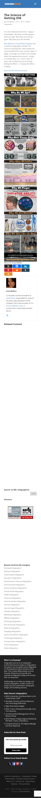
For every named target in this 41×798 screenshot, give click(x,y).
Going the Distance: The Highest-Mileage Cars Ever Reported (20, 725)
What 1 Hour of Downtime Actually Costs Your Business (20, 710)
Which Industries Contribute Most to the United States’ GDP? (20, 697)
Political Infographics (12, 628)
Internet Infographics (12, 605)
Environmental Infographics (14, 585)
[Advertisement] (20, 404)
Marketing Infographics (12, 615)
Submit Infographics (12, 776)
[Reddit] (17, 270)
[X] (8, 266)
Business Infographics (12, 571)
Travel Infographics (11, 645)
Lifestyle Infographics (12, 611)
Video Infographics (11, 648)
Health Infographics (11, 595)
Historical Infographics (12, 598)
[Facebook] (17, 266)
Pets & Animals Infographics (14, 625)
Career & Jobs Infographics (14, 575)
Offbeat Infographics (12, 618)
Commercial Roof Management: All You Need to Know (20, 715)
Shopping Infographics (12, 631)
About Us (10, 781)
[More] (8, 274)
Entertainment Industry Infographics (17, 581)
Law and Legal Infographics (14, 608)
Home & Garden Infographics (15, 601)
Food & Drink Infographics (14, 591)
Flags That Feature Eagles (14, 706)
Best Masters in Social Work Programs (18, 43)
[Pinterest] (8, 270)
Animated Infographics (12, 568)
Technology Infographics (13, 638)
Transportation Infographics (14, 641)
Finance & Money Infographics (15, 588)
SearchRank (10, 298)
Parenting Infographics (12, 621)
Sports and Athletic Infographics (16, 635)
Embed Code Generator (26, 779)
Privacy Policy (24, 784)
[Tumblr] (25, 270)
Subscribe (16, 750)
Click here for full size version (15, 70)
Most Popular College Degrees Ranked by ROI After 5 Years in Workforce (20, 720)
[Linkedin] (25, 266)
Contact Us (19, 781)
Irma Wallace (10, 22)
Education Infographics (12, 578)
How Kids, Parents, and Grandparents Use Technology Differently (19, 702)
